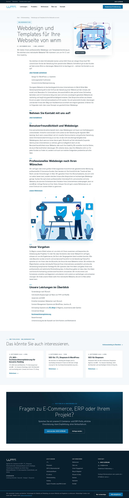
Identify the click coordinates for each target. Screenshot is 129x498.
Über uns (54, 6)
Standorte (15, 1)
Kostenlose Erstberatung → (105, 468)
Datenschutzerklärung (26, 495)
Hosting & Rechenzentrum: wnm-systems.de (110, 474)
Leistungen (24, 6)
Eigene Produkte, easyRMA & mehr (56, 483)
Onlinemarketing (24, 22)
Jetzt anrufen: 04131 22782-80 (56, 431)
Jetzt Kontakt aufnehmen (38, 73)
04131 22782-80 (119, 1)
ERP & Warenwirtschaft (52, 468)
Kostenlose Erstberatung (113, 7)
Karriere (8, 1)
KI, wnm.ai (49, 474)
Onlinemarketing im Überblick (112, 345)
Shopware (49, 465)
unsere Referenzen (35, 191)
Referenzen (44, 6)
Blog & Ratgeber (76, 471)
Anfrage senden (77, 431)
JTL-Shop (52, 308)
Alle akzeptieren (116, 494)
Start (18, 17)
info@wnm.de (104, 465)
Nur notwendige (101, 494)
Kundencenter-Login (25, 1)
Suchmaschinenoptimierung (41, 314)
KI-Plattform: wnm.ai (103, 477)
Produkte (34, 6)
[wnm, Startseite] (11, 6)
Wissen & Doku (76, 474)
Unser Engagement (77, 468)
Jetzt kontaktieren (35, 118)
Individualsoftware (51, 471)
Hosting (48, 480)
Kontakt (62, 6)
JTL (47, 462)
